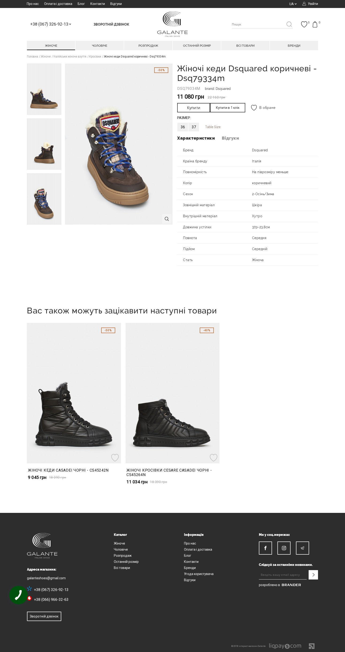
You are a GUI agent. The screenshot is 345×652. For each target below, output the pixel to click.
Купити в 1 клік (227, 108)
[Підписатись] (313, 575)
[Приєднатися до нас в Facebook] (265, 548)
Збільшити (167, 219)
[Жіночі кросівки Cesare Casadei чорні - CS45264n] (172, 393)
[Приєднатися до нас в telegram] (302, 548)
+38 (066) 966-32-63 (51, 599)
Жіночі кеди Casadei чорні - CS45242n (68, 470)
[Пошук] (289, 24)
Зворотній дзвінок (44, 616)
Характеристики (196, 138)
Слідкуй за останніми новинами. (286, 565)
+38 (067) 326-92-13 (51, 589)
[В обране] (115, 457)
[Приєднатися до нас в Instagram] (284, 548)
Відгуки (230, 138)
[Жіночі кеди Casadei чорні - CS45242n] (74, 393)
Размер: (184, 118)
